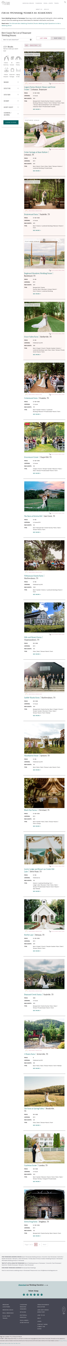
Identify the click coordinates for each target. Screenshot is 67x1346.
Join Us (46, 9)
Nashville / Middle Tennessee (10, 1265)
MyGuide (23, 1312)
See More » (37, 109)
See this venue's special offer (57, 83)
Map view (58, 38)
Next (44, 1244)
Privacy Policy (63, 1340)
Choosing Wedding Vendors (23, 1307)
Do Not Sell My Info (14, 1343)
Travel (56, 3)
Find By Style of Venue (34, 1258)
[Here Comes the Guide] (5, 3)
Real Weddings (8, 1313)
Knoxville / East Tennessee (49, 1257)
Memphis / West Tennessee (19, 1258)
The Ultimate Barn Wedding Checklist (21, 23)
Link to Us (41, 1315)
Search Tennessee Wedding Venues (31, 1257)
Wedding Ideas (8, 1310)
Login (39, 1321)
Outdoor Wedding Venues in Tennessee (51, 1258)
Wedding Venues (28, 3)
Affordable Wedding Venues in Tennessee (13, 1260)
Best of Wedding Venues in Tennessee (35, 1263)
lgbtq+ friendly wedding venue (35, 83)
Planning (39, 3)
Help (39, 1318)
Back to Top (63, 1307)
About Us (39, 9)
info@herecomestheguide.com (49, 1270)
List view (43, 38)
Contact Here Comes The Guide (42, 1326)
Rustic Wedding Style (41, 23)
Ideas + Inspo (48, 3)
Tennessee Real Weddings (29, 1268)
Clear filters (10, 122)
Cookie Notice (4, 1343)
